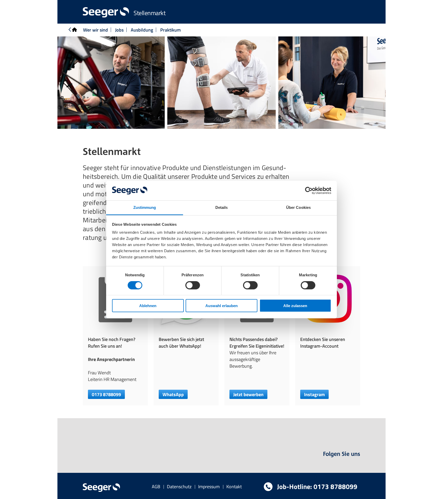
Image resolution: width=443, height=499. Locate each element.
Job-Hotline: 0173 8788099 (316, 487)
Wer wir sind (95, 29)
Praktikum (170, 29)
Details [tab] (221, 207)
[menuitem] (156, 486)
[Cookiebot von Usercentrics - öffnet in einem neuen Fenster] (308, 190)
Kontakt (234, 486)
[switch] (192, 285)
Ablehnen (147, 306)
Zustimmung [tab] (144, 207)
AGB (156, 486)
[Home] (72, 30)
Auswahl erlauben (221, 306)
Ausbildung (142, 29)
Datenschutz (179, 486)
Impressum (209, 486)
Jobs (119, 29)
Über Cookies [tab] (298, 207)
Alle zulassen (295, 306)
